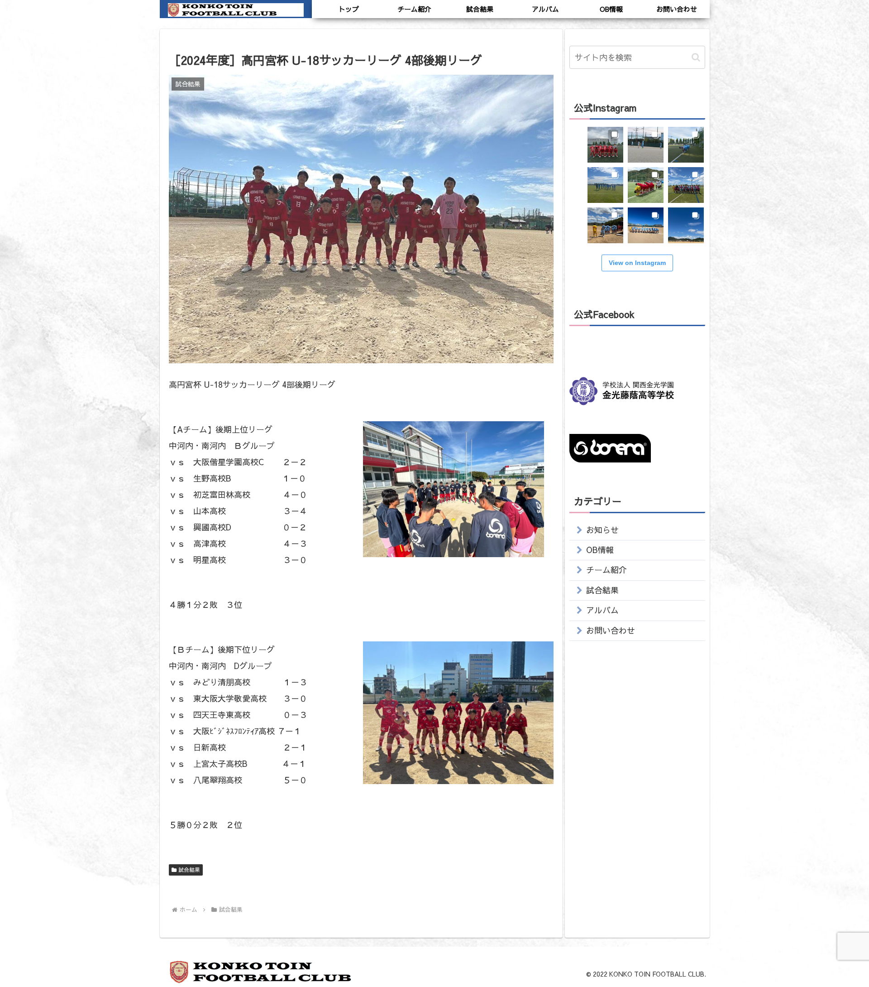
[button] (696, 57)
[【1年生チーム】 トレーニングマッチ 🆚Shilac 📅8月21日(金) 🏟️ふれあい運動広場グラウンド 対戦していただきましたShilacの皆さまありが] (646, 145)
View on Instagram (637, 262)
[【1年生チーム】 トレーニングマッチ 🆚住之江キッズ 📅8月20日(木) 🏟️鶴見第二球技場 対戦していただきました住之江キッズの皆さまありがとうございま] (686, 145)
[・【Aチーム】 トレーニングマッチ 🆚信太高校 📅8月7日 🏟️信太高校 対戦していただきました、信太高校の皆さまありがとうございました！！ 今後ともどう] (646, 225)
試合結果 (189, 869)
